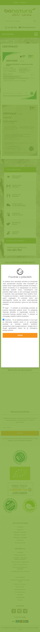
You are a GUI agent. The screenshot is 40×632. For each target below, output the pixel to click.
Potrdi (20, 335)
